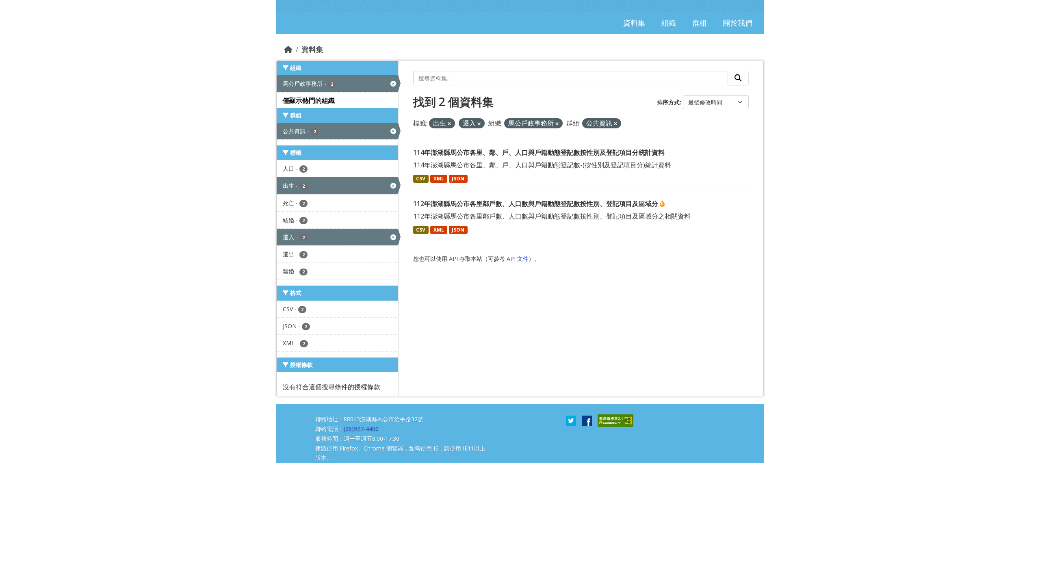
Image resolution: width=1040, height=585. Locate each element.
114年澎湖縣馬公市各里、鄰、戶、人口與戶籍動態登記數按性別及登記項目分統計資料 (539, 152)
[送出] (738, 78)
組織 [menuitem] (668, 23)
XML (438, 178)
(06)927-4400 (361, 429)
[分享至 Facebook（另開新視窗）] (587, 420)
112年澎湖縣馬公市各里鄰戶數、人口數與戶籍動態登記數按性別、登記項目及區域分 (536, 203)
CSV (420, 178)
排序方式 (668, 102)
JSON (458, 178)
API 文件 (518, 258)
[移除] (449, 124)
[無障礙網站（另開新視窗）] (615, 420)
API (453, 258)
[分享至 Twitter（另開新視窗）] (571, 420)
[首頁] (288, 49)
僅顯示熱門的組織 (309, 100)
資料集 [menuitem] (634, 23)
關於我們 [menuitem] (737, 23)
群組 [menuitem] (699, 23)
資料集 (312, 49)
